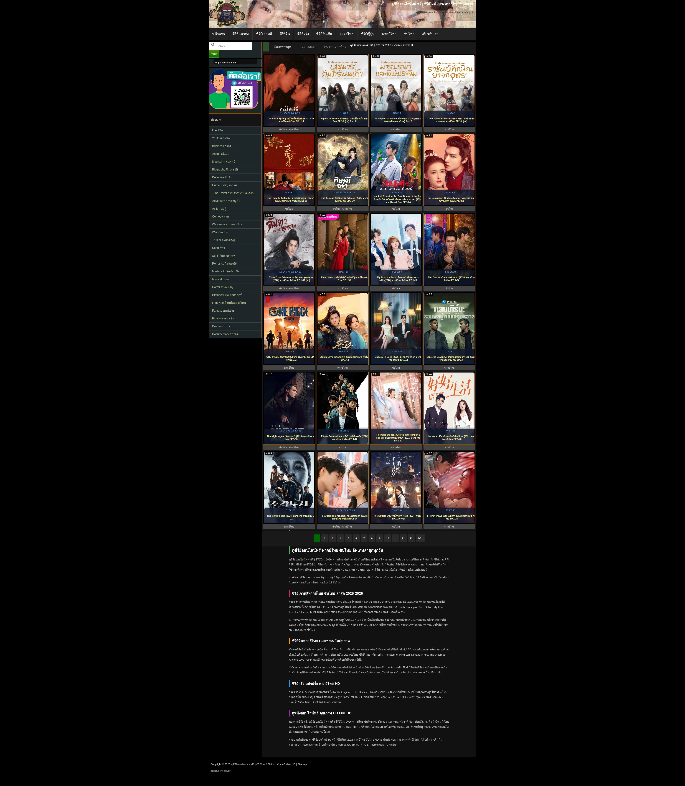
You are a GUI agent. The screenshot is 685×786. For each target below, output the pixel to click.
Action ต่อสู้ (219, 208)
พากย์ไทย (389, 34)
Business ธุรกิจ (221, 146)
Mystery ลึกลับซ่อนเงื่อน (227, 271)
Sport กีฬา (218, 247)
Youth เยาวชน (221, 138)
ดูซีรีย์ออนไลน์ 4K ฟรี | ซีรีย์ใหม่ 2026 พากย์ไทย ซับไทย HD (263, 764)
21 (403, 538)
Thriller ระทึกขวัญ (223, 240)
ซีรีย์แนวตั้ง (240, 34)
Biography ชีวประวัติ (225, 169)
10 (387, 538)
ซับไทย (409, 34)
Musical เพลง (220, 279)
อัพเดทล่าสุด (282, 47)
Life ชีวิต (217, 130)
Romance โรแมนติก (225, 263)
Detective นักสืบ (222, 177)
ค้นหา (214, 53)
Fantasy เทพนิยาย (223, 310)
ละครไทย (346, 34)
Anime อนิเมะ (220, 153)
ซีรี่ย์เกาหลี (264, 34)
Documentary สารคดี (225, 334)
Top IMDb (307, 47)
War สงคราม (220, 232)
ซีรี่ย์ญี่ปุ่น (367, 34)
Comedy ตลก (220, 216)
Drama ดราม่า (221, 326)
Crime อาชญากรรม (224, 185)
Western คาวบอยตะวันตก (228, 224)
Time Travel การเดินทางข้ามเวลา (233, 193)
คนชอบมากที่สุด (335, 47)
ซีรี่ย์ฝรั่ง (303, 34)
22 (411, 538)
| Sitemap (301, 764)
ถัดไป (420, 538)
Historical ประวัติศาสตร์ (227, 294)
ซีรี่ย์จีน (285, 34)
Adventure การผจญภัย (226, 200)
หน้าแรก (218, 34)
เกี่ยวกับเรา (430, 34)
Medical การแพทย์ (223, 161)
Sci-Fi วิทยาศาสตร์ (224, 255)
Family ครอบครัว (223, 318)
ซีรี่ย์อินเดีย (324, 34)
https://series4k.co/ (226, 62)
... (395, 538)
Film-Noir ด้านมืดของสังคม (229, 302)
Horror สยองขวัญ (223, 287)
